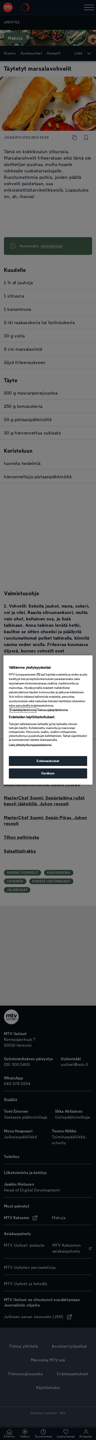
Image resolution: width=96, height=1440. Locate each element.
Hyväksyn (48, 774)
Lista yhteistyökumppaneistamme (30, 745)
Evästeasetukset (48, 761)
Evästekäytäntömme (23, 710)
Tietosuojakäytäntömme (52, 710)
